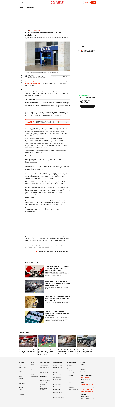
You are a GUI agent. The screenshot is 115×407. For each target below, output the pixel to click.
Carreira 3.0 (71, 372)
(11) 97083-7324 (86, 396)
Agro (70, 384)
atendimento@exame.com (86, 384)
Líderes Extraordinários (58, 382)
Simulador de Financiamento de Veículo (43, 388)
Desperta (71, 375)
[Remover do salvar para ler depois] (21, 90)
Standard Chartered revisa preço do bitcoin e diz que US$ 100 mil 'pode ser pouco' (32, 104)
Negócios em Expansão (58, 397)
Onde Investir (92, 8)
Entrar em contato (84, 377)
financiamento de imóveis (33, 83)
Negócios (21, 392)
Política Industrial (57, 386)
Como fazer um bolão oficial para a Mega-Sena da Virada (87, 51)
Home (26, 30)
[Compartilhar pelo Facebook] (21, 78)
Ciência (32, 379)
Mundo (32, 362)
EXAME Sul (55, 370)
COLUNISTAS (21, 394)
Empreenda (71, 387)
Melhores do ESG (57, 395)
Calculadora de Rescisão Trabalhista (45, 379)
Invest (30, 30)
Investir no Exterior (57, 379)
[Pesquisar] (22, 2)
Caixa (34, 82)
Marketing (33, 367)
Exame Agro (33, 371)
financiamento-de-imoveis (41, 247)
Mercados (74, 8)
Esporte (32, 369)
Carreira (20, 376)
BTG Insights (38, 8)
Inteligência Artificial (21, 386)
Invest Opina (60, 8)
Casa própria (47, 246)
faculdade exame (73, 362)
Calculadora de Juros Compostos (45, 383)
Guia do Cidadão (44, 365)
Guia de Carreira (44, 372)
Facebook (82, 371)
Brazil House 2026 (57, 367)
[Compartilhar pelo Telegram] (21, 82)
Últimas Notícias (22, 367)
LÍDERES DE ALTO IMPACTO (23, 370)
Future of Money (34, 376)
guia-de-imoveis (56, 246)
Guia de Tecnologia (44, 367)
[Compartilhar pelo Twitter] (21, 85)
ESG (20, 381)
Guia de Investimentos (50, 8)
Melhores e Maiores (57, 392)
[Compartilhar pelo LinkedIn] (21, 80)
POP (31, 381)
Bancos (41, 246)
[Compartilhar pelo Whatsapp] (21, 75)
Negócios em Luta (57, 384)
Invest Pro (68, 8)
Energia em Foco (57, 377)
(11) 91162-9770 (86, 379)
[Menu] (20, 2)
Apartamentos (29, 247)
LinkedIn (82, 367)
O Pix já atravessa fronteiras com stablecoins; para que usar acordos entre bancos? (47, 104)
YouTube (82, 364)
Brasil (20, 373)
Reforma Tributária (57, 365)
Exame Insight (22, 383)
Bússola (55, 372)
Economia (21, 378)
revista (70, 365)
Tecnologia (33, 374)
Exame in (71, 370)
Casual (32, 364)
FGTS (50, 247)
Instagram (82, 369)
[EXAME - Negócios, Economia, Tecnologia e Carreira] (57, 2)
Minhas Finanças (26, 7)
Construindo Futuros (58, 374)
